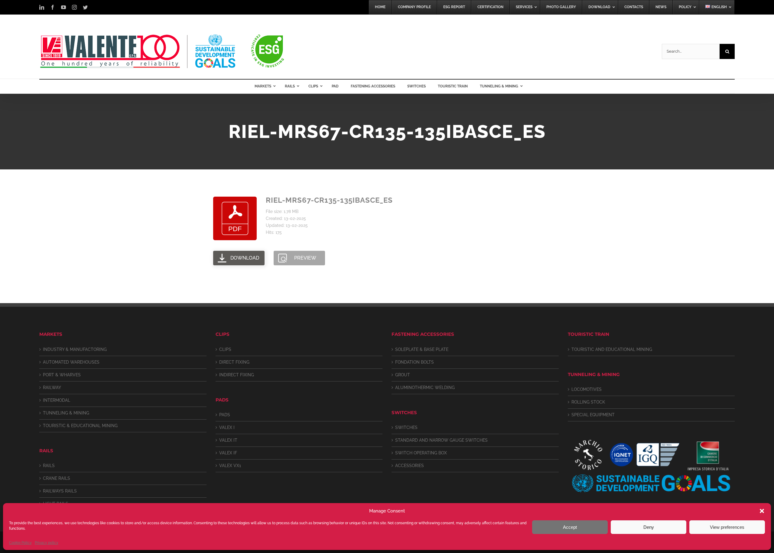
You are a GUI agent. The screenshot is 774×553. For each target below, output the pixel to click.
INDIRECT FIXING (236, 374)
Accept (570, 527)
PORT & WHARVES (62, 374)
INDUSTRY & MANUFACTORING (75, 349)
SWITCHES (406, 427)
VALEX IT (228, 440)
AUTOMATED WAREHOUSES (71, 362)
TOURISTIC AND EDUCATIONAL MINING (611, 349)
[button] (762, 511)
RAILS (49, 465)
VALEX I (227, 427)
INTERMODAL (56, 400)
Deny (648, 527)
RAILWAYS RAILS (60, 491)
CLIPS (225, 349)
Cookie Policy (20, 543)
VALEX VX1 (230, 465)
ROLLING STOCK (588, 402)
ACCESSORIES (409, 465)
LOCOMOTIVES (586, 389)
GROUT (402, 374)
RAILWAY (52, 387)
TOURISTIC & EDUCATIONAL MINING (80, 425)
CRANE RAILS (56, 478)
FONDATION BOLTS (414, 362)
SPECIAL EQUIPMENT (593, 414)
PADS (224, 414)
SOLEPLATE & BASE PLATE (421, 349)
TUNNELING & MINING (66, 413)
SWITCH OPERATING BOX (421, 452)
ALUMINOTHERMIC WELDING (425, 387)
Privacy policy (46, 543)
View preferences (727, 527)
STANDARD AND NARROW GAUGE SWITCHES (441, 440)
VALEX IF (228, 452)
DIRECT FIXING (234, 362)
